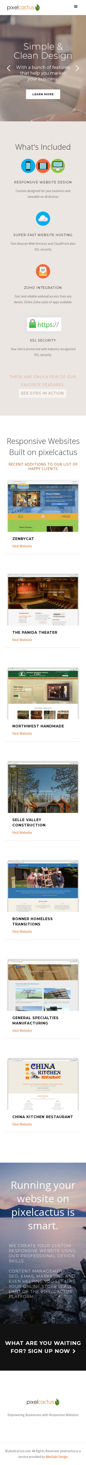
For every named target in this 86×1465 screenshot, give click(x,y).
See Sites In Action (42, 393)
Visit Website (22, 546)
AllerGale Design (57, 1457)
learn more (43, 94)
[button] (75, 6)
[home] (22, 7)
